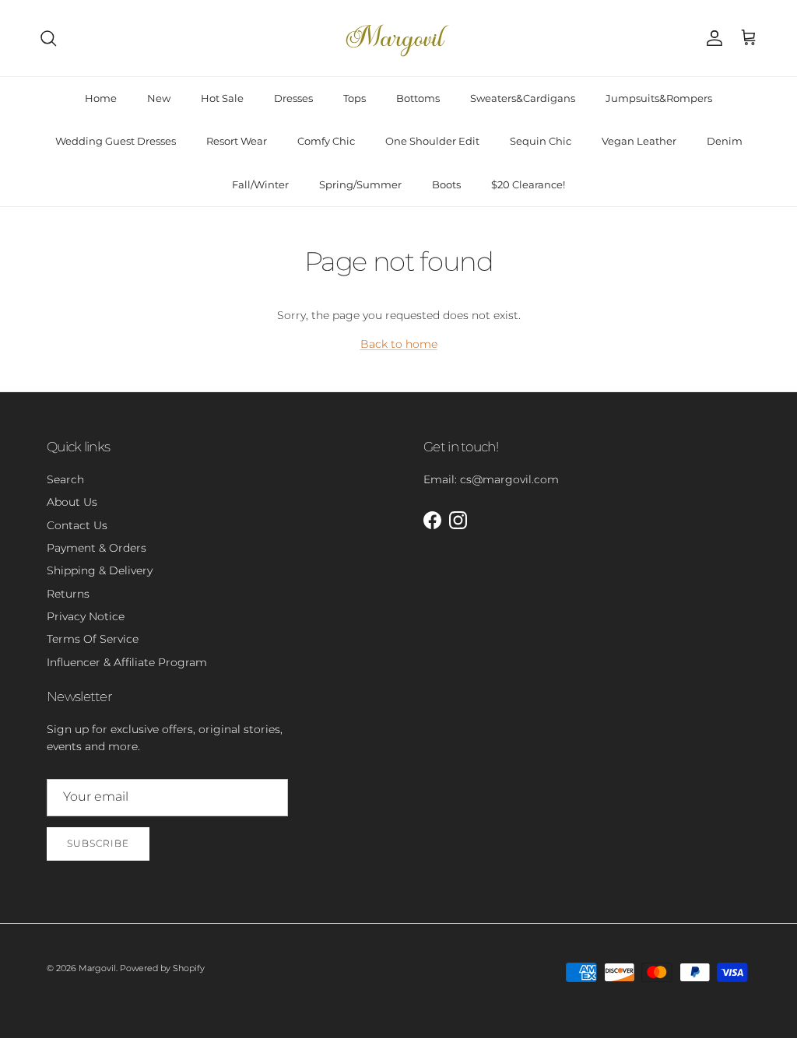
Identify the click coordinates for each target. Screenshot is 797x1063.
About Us (72, 502)
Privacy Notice (86, 616)
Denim (725, 141)
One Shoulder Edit (432, 141)
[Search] (48, 38)
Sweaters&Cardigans (522, 98)
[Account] (711, 38)
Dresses (293, 98)
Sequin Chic (540, 141)
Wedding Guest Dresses (115, 141)
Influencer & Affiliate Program (127, 662)
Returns (68, 594)
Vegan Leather (639, 141)
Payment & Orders (96, 548)
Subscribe (98, 843)
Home (101, 98)
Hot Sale (222, 98)
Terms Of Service (93, 639)
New (158, 98)
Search (65, 479)
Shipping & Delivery (100, 570)
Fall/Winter (260, 184)
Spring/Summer (360, 184)
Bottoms (418, 98)
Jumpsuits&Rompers (659, 98)
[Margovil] (398, 38)
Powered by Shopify (162, 968)
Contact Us (77, 525)
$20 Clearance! (528, 184)
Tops (354, 98)
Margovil (97, 968)
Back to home (398, 344)
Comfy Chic (326, 141)
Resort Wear (236, 141)
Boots (446, 184)
